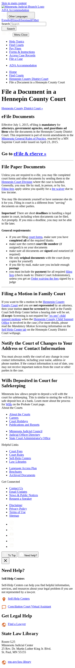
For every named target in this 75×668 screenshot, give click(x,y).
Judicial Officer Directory (24, 434)
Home (13, 72)
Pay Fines (15, 48)
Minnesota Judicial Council (25, 431)
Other (35, 20)
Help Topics (16, 41)
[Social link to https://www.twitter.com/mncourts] (11, 529)
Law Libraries (17, 461)
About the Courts (19, 414)
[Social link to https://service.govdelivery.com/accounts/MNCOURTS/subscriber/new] (11, 541)
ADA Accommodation (15, 10)
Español (6, 20)
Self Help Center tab (14, 329)
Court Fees (15, 451)
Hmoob (16, 20)
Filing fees (8, 188)
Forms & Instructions (22, 52)
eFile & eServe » (30, 153)
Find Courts (16, 45)
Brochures (15, 471)
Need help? (30, 555)
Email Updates (18, 491)
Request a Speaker (20, 498)
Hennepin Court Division (17, 182)
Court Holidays (18, 421)
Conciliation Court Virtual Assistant (29, 606)
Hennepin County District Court (28, 78)
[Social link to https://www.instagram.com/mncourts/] (11, 524)
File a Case (16, 58)
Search (6, 23)
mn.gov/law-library (19, 661)
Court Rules (16, 454)
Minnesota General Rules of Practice (24, 138)
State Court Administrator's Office (29, 438)
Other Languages (18, 16)
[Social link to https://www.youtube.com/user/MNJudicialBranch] (11, 535)
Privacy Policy (18, 508)
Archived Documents (22, 475)
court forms (35, 237)
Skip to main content (14, 3)
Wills (9, 404)
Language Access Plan (23, 468)
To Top (11, 555)
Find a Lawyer (17, 624)
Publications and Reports (24, 424)
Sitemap (14, 515)
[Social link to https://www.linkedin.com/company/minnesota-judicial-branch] (11, 546)
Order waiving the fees (45, 278)
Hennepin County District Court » (22, 108)
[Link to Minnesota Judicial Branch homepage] (23, 6)
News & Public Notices (23, 495)
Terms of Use (17, 512)
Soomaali (26, 20)
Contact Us (16, 488)
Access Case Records (22, 55)
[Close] (5, 560)
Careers (13, 417)
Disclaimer (15, 505)
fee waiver (58, 188)
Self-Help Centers (20, 458)
